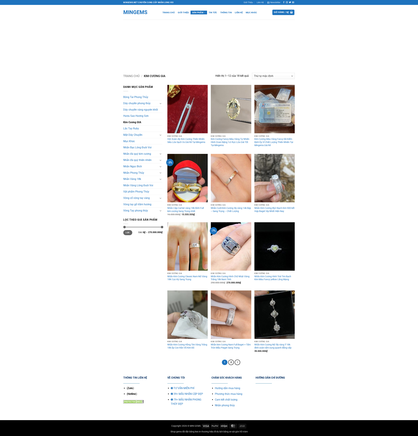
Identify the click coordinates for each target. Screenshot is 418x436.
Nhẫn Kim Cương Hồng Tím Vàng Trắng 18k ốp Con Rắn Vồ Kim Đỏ (187, 346)
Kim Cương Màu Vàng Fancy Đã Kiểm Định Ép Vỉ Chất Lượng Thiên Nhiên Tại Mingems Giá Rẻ (273, 142)
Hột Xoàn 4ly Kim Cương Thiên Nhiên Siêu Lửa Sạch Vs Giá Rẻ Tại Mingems (186, 141)
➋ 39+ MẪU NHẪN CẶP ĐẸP (187, 393)
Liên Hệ (260, 2)
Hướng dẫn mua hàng (227, 388)
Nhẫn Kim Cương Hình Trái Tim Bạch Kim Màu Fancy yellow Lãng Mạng (272, 278)
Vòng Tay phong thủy (135, 210)
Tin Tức (213, 12)
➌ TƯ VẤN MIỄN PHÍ (182, 388)
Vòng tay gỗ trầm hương (137, 204)
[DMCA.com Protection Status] (133, 401)
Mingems (135, 12)
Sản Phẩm (197, 12)
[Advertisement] (209, 44)
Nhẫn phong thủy (225, 405)
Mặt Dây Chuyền (132, 134)
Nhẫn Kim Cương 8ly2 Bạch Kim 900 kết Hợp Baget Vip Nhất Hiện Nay (274, 210)
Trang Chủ (168, 12)
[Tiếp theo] (237, 362)
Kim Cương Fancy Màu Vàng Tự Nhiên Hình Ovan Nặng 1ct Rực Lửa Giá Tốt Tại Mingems (230, 142)
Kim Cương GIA (132, 122)
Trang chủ (131, 76)
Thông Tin (226, 12)
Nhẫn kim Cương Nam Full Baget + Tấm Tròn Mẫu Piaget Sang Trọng (231, 346)
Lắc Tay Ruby (131, 128)
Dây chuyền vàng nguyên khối (140, 109)
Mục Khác (251, 12)
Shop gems (176, 431)
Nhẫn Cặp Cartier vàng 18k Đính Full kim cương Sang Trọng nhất (185, 210)
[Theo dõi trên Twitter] (290, 2)
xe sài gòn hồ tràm (238, 431)
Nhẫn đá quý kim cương (137, 153)
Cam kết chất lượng (226, 399)
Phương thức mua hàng (228, 393)
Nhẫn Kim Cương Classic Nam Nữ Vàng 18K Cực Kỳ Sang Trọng (187, 278)
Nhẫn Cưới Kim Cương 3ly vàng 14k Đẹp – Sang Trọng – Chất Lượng (231, 210)
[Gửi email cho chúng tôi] (293, 2)
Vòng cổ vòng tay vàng (136, 198)
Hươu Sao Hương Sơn (136, 115)
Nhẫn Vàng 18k (132, 179)
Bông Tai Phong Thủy (135, 97)
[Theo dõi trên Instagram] (287, 2)
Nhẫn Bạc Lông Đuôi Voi (137, 147)
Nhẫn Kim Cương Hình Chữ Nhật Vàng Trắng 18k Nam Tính (230, 278)
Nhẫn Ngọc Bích (132, 166)
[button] (273, 2)
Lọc (128, 232)
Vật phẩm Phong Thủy (136, 191)
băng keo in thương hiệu (201, 431)
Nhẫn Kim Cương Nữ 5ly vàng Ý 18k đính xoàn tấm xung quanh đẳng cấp (272, 346)
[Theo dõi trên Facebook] (284, 2)
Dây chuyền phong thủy (137, 103)
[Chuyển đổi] (160, 103)
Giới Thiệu (248, 2)
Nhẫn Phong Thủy (133, 172)
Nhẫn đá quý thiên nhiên (137, 160)
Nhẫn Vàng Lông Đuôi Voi (138, 185)
